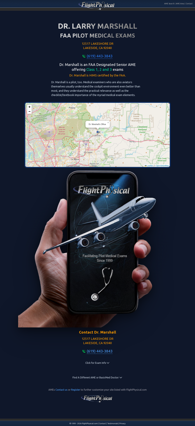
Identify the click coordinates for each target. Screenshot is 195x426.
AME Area (180, 4)
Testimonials (112, 423)
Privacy (122, 423)
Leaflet (150, 165)
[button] (97, 133)
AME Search (169, 4)
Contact (189, 4)
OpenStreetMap (162, 165)
